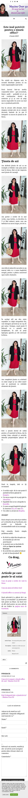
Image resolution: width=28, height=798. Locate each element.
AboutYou (6, 499)
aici (12, 508)
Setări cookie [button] (5, 794)
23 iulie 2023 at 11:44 (8, 676)
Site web (4, 736)
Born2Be (6, 504)
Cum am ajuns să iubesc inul (11, 588)
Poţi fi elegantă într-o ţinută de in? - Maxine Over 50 (13, 696)
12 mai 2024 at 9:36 (7, 692)
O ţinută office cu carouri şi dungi (13, 592)
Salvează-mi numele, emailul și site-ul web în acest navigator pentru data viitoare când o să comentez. (12, 749)
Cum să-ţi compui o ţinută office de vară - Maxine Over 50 (13, 680)
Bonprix (6, 495)
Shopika (21, 511)
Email (4, 727)
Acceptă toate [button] (14, 794)
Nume (4, 719)
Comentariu (6, 756)
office (4, 660)
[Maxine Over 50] (14, 10)
